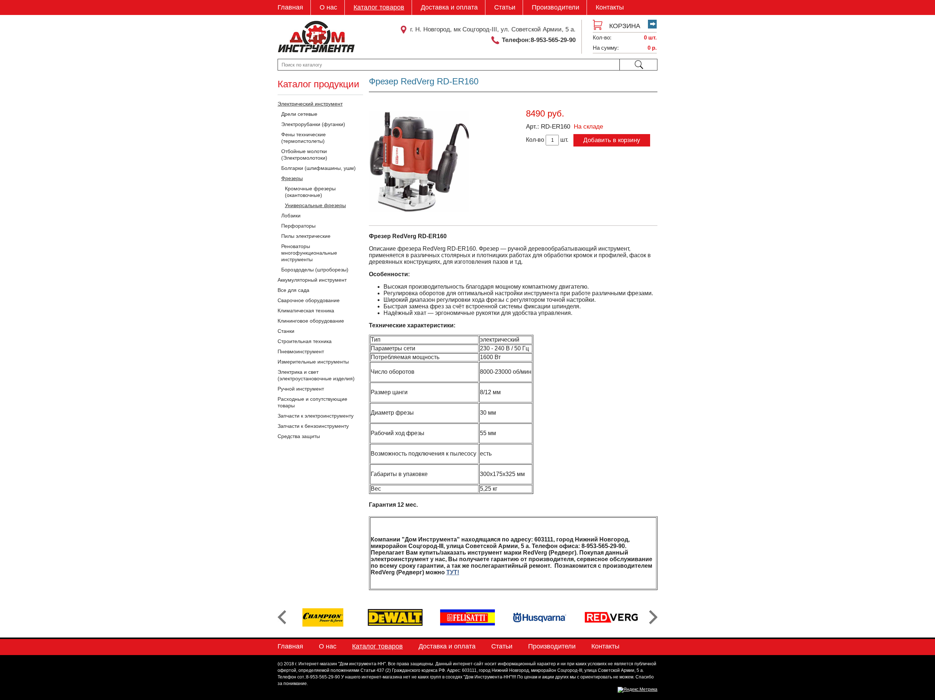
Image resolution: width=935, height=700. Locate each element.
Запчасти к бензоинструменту (313, 426)
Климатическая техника (306, 310)
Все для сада (293, 290)
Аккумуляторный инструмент (312, 280)
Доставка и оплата (449, 7)
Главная (290, 7)
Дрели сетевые (299, 114)
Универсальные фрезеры (315, 205)
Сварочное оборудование (309, 300)
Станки (286, 331)
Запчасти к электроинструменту (316, 416)
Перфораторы (298, 226)
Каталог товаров (379, 7)
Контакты (610, 7)
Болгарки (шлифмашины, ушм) (318, 168)
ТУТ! (452, 572)
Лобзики (291, 215)
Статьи (504, 7)
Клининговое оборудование (311, 321)
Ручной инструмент (301, 389)
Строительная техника (305, 341)
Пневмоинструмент (301, 351)
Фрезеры (292, 178)
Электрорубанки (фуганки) (313, 124)
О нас (328, 7)
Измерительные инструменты (313, 362)
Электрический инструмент (310, 104)
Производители (555, 7)
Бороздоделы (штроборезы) (314, 270)
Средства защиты (299, 436)
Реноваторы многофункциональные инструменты (309, 252)
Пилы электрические (306, 236)
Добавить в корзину (611, 140)
